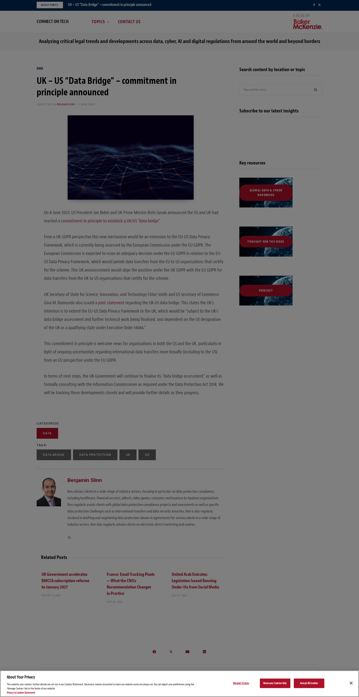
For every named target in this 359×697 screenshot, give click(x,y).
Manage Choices (241, 683)
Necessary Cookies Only (275, 683)
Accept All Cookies (309, 683)
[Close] (351, 683)
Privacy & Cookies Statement (21, 693)
